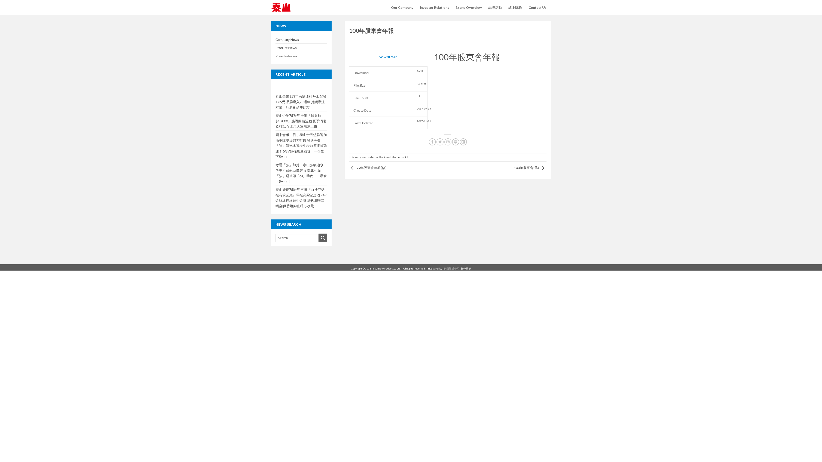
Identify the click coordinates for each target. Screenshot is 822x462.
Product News (286, 48)
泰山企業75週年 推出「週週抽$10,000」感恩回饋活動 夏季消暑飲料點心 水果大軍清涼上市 (300, 120)
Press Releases (286, 56)
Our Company (402, 7)
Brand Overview (469, 7)
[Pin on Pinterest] (455, 141)
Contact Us (538, 7)
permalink (403, 157)
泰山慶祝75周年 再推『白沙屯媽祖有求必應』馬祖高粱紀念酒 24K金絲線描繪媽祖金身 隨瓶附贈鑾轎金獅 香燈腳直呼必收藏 (301, 197)
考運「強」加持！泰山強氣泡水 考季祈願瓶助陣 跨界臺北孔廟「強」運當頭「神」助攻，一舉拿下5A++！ (301, 173)
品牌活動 (495, 7)
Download (388, 57)
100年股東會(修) (527, 168)
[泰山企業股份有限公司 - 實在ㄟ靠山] (280, 7)
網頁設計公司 (452, 268)
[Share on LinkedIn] (463, 141)
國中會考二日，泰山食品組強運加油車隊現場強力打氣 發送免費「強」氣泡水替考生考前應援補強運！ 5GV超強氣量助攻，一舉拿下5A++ (301, 145)
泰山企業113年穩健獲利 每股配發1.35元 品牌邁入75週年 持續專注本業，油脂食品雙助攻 (300, 101)
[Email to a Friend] (447, 141)
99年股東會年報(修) (371, 168)
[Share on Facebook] (432, 141)
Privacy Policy (434, 268)
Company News (287, 39)
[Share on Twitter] (440, 141)
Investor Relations (434, 7)
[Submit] (323, 238)
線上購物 (515, 7)
